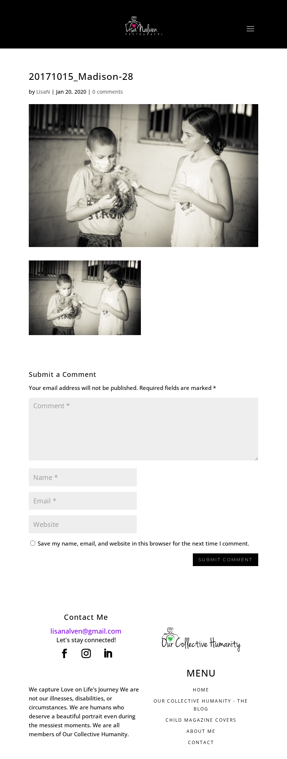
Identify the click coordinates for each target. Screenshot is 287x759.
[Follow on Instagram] (86, 653)
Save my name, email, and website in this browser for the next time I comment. (143, 543)
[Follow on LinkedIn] (107, 653)
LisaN (43, 91)
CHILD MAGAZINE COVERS (201, 720)
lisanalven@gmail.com (85, 631)
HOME (201, 690)
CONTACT (201, 742)
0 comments (107, 91)
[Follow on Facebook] (64, 653)
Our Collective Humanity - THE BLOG (201, 705)
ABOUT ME (201, 731)
